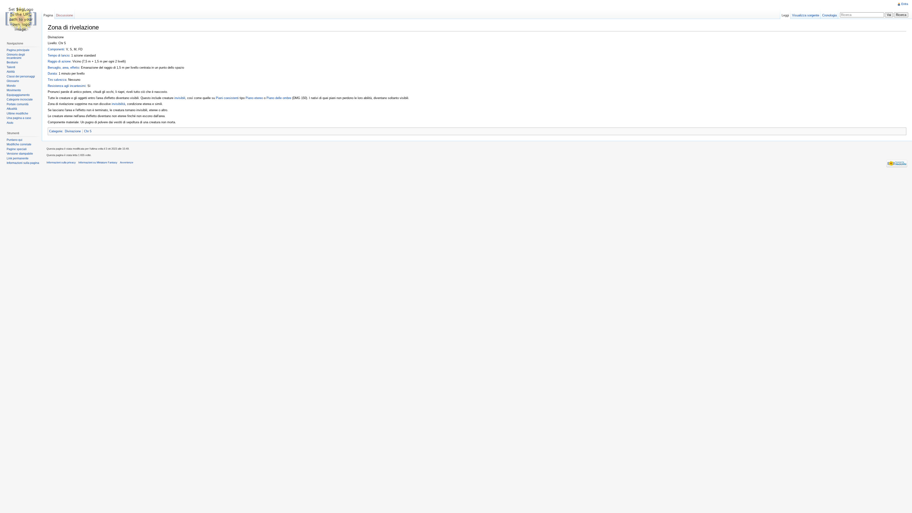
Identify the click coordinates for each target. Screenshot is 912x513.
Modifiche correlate (19, 144)
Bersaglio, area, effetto (63, 67)
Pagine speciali (17, 149)
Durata (52, 73)
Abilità (11, 71)
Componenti (56, 49)
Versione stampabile (20, 153)
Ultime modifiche (17, 113)
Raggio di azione (59, 61)
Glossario (13, 81)
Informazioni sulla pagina (23, 163)
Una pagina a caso (19, 118)
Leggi (785, 15)
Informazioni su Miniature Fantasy (97, 162)
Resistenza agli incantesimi (67, 86)
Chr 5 (87, 131)
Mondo (11, 85)
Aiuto (10, 122)
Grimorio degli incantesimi (16, 56)
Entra (904, 4)
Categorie (55, 131)
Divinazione (73, 131)
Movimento (14, 90)
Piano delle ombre (278, 98)
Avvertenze (126, 162)
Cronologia (829, 15)
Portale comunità (17, 104)
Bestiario (12, 62)
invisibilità (118, 104)
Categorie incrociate (20, 99)
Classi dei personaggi (21, 76)
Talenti (11, 67)
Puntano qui (14, 140)
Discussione (64, 15)
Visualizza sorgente (805, 15)
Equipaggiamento (18, 95)
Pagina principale (18, 50)
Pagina (48, 15)
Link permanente (17, 158)
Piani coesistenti (227, 98)
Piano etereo (254, 98)
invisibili (179, 98)
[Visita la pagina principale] (21, 19)
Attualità (12, 108)
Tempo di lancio (58, 55)
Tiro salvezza (57, 79)
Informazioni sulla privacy (61, 162)
